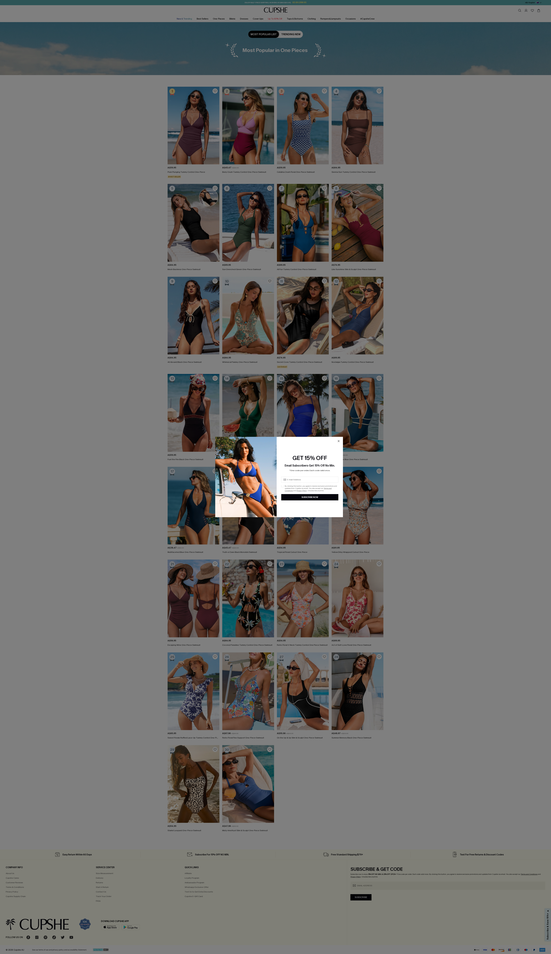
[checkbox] (282, 486)
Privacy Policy (302, 491)
